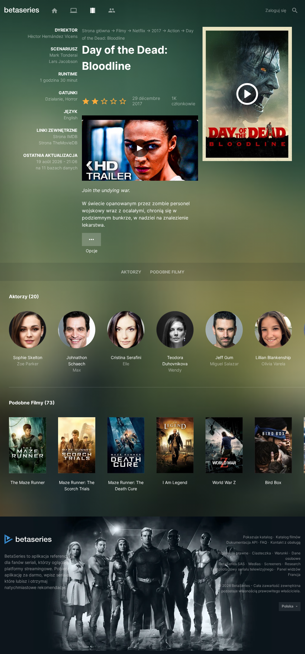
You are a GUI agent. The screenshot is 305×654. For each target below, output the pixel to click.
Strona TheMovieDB (58, 142)
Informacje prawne (232, 553)
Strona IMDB (65, 136)
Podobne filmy (167, 271)
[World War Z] (224, 445)
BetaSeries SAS (232, 564)
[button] (27, 342)
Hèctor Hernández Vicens (52, 36)
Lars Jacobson (63, 61)
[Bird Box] (273, 445)
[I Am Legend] (175, 445)
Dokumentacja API (241, 542)
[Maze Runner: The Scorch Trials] (76, 445)
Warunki (281, 553)
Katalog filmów (288, 537)
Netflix (139, 30)
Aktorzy (131, 271)
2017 (156, 30)
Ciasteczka (261, 553)
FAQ (263, 542)
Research (293, 564)
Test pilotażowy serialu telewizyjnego (242, 569)
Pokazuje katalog (257, 537)
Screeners (272, 564)
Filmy (121, 30)
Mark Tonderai (63, 55)
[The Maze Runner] (27, 445)
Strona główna (96, 30)
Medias (254, 564)
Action (173, 30)
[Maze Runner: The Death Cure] (125, 445)
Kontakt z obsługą (285, 542)
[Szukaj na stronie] (295, 10)
